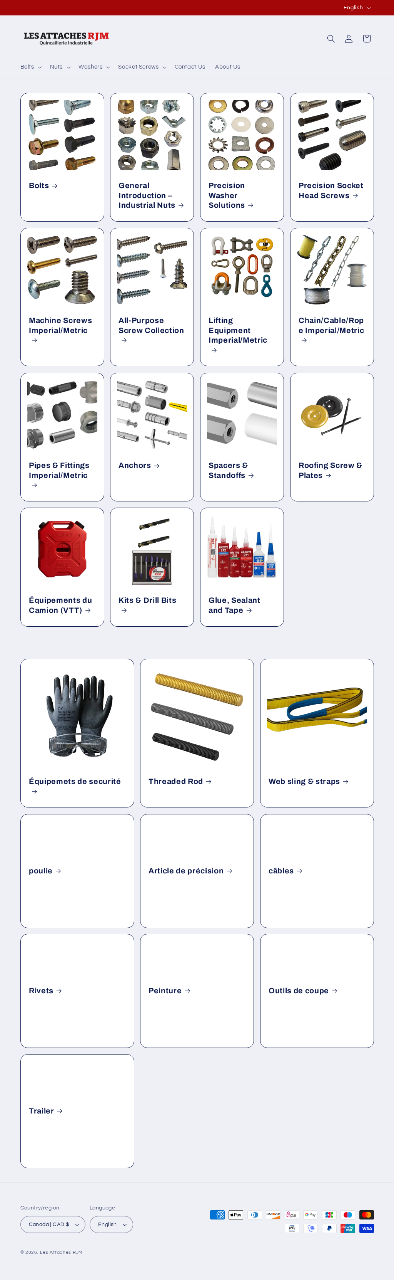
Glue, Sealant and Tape (234, 605)
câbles (281, 871)
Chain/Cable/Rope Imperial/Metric (331, 326)
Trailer (41, 1111)
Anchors (135, 465)
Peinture (165, 991)
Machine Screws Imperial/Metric (60, 326)
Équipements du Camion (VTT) (60, 605)
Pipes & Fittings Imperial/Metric (59, 470)
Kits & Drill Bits (147, 600)
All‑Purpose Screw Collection (151, 326)
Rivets (41, 991)
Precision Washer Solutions (227, 196)
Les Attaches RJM (61, 1252)
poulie (41, 871)
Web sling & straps (304, 781)
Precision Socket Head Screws (331, 191)
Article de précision (186, 871)
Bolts (39, 186)
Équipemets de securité (75, 781)
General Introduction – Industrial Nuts (147, 196)
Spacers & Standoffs (228, 470)
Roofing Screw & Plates (330, 470)
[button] (30, 67)
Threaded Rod (176, 781)
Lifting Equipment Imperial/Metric (238, 331)
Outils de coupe (299, 991)
